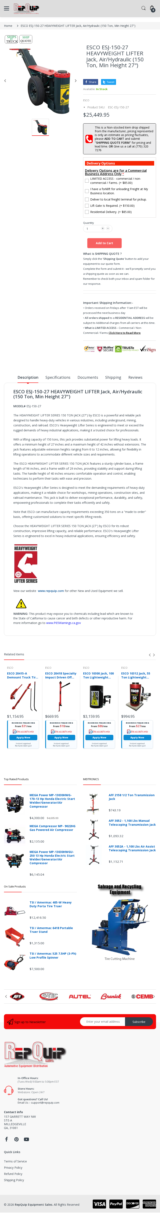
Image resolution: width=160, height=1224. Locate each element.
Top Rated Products (16, 779)
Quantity (88, 223)
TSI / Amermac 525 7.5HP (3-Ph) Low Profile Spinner (53, 955)
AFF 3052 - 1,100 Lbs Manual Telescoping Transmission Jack (132, 822)
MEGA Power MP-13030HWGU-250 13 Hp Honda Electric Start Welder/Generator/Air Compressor (52, 857)
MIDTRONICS (91, 779)
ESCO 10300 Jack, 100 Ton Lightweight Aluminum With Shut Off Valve (98, 675)
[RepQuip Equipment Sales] (26, 8)
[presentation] (150, 655)
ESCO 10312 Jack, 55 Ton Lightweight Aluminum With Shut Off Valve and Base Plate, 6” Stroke (136, 675)
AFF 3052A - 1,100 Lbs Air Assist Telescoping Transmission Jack (132, 848)
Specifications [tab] (57, 377)
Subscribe (138, 1022)
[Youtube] (26, 1140)
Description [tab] (28, 377)
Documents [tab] (88, 377)
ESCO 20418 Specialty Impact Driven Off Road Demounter (60, 675)
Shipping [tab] (113, 377)
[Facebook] (6, 1140)
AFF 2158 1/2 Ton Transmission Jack (132, 797)
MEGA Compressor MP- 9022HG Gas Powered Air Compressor (52, 828)
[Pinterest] (16, 1140)
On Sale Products (15, 886)
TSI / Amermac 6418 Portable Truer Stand (51, 930)
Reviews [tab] (135, 377)
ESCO (86, 100)
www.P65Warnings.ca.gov (63, 623)
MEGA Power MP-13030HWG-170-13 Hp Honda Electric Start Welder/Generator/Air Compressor (52, 800)
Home (8, 26)
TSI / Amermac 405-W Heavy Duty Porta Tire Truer (51, 904)
